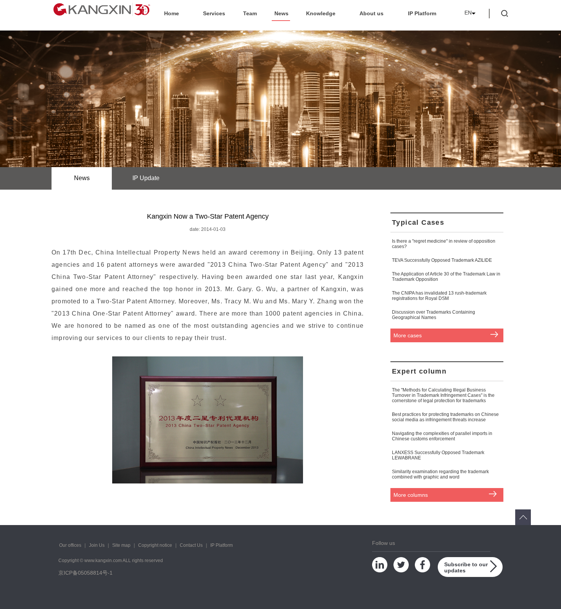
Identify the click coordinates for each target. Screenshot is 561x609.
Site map (121, 545)
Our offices (70, 545)
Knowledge (320, 13)
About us (371, 13)
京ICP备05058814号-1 (85, 573)
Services (214, 13)
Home (171, 13)
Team (250, 13)
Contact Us (191, 545)
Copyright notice (155, 545)
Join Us (97, 545)
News (281, 13)
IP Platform (422, 13)
